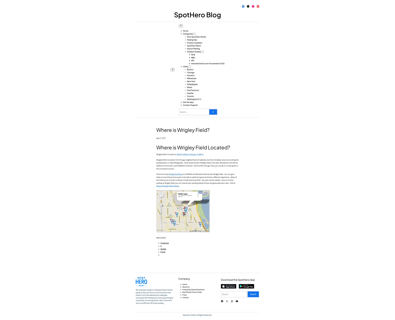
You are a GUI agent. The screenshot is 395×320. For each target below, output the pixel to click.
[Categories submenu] (194, 34)
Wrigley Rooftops (175, 174)
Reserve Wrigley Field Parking (167, 186)
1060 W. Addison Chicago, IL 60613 (189, 154)
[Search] (213, 112)
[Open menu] (173, 69)
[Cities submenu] (189, 66)
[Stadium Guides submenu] (202, 52)
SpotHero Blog (197, 15)
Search (253, 294)
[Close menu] (181, 26)
